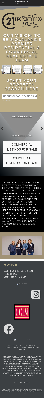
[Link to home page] (22, 3)
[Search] (39, 96)
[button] (2, 70)
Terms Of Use (13, 345)
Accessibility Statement (15, 347)
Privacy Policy (28, 345)
